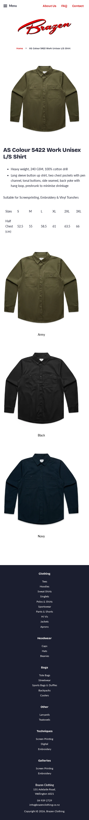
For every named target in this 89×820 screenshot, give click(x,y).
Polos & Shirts (44, 601)
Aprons (44, 626)
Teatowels (44, 719)
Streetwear (44, 680)
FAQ (64, 6)
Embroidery (44, 749)
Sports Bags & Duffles (44, 685)
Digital (44, 743)
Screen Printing (44, 739)
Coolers (44, 695)
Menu (12, 6)
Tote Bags (44, 675)
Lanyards (45, 714)
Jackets (44, 621)
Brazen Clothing (55, 811)
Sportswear (44, 606)
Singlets (44, 596)
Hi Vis (44, 616)
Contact (78, 6)
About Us (49, 6)
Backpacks (44, 690)
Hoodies (44, 586)
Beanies (44, 656)
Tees (44, 581)
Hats (44, 651)
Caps (44, 646)
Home (19, 48)
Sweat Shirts (45, 591)
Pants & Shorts (44, 611)
